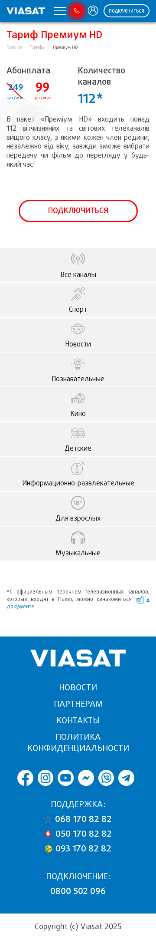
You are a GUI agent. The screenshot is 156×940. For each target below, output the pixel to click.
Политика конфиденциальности (78, 742)
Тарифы (38, 47)
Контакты (78, 720)
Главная (14, 47)
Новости (78, 687)
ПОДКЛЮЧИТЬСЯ (126, 11)
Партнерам (78, 704)
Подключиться (78, 210)
